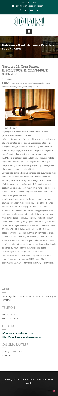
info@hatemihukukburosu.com (29, 6)
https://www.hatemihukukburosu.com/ (21, 337)
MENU (29, 31)
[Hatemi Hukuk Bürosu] (29, 21)
